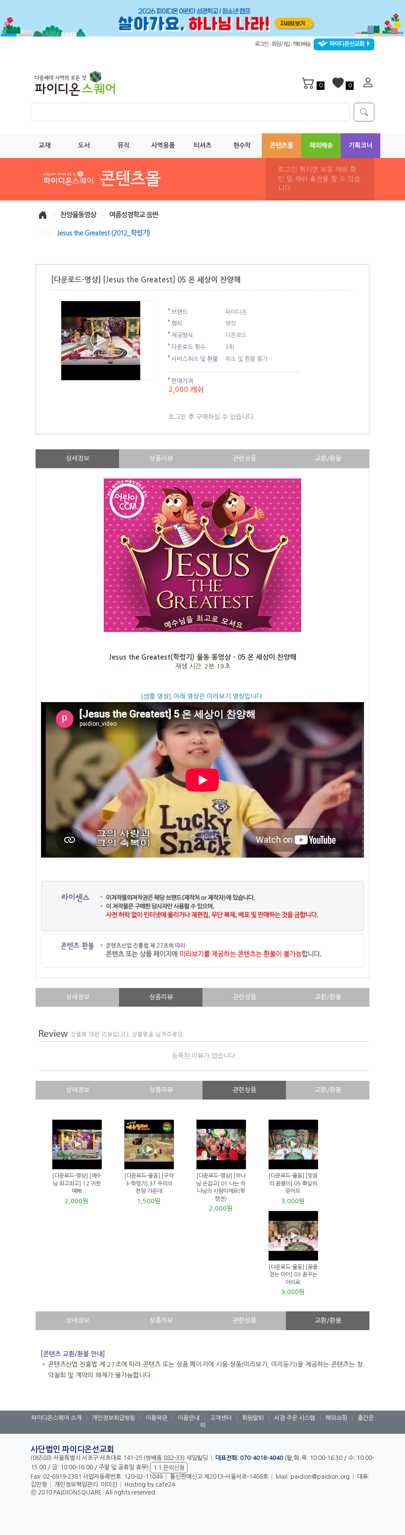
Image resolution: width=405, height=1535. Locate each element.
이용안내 (189, 1418)
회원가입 (280, 44)
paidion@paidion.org (320, 1477)
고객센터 (221, 1418)
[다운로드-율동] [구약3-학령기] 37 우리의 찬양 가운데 (148, 1183)
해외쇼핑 (336, 1418)
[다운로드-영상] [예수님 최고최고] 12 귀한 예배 (76, 1183)
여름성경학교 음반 (133, 214)
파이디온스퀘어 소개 (56, 1418)
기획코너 (360, 145)
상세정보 (77, 458)
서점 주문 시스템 (294, 1418)
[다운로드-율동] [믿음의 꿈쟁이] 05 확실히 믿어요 (293, 1183)
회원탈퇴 (253, 1418)
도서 (84, 145)
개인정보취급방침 (113, 1418)
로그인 (261, 44)
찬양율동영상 (78, 214)
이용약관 (156, 1418)
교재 (44, 145)
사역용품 (163, 145)
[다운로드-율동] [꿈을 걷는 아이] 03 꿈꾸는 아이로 (293, 1274)
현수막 (242, 145)
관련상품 (244, 458)
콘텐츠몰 (281, 145)
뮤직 (123, 145)
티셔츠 (202, 145)
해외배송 (302, 44)
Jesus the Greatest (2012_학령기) (103, 233)
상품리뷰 (161, 458)
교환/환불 (328, 458)
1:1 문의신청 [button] (169, 1468)
